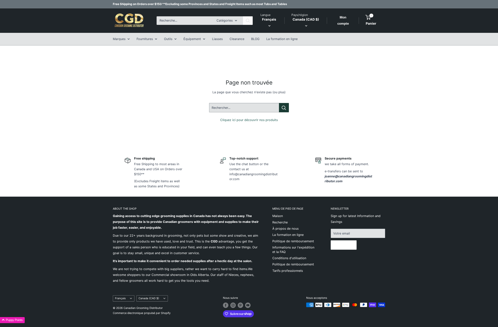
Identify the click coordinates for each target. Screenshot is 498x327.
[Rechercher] (248, 20)
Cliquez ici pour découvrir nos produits (249, 120)
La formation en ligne (282, 39)
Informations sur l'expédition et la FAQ (293, 249)
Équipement (192, 39)
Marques (119, 39)
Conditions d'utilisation (289, 258)
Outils (168, 39)
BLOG (255, 39)
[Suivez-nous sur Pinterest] (240, 305)
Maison (277, 216)
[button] (12, 320)
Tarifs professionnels (287, 271)
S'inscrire (344, 245)
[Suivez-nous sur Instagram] (233, 305)
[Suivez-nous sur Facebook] (225, 305)
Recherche (280, 222)
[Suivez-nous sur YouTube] (248, 305)
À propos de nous (285, 228)
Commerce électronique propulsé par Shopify (142, 313)
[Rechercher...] (284, 107)
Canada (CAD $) (149, 298)
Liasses (217, 39)
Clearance (237, 39)
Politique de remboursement (293, 241)
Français (120, 298)
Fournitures (145, 39)
